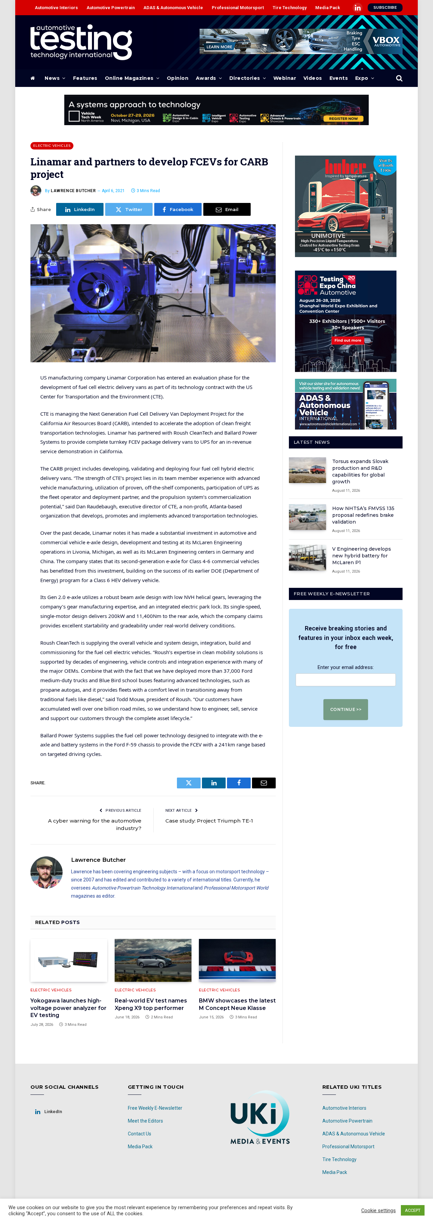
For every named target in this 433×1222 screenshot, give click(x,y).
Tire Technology (289, 7)
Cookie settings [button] (378, 1210)
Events (338, 78)
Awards (206, 78)
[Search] (399, 78)
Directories (244, 78)
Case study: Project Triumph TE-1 (209, 820)
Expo (361, 78)
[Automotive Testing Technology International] (81, 42)
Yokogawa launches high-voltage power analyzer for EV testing (68, 1008)
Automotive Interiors (56, 7)
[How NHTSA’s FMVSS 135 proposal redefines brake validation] (307, 517)
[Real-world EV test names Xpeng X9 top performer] (153, 960)
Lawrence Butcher (73, 190)
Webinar (284, 78)
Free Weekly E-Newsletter (155, 1108)
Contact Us (139, 1133)
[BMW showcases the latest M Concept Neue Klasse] (237, 960)
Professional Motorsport (238, 7)
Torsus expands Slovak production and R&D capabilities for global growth (360, 471)
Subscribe (385, 7)
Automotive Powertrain (111, 7)
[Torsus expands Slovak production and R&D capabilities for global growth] (307, 470)
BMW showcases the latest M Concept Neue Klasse (237, 1004)
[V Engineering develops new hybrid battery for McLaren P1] (307, 558)
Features (85, 78)
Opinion (177, 78)
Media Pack (327, 7)
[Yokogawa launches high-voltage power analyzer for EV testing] (68, 960)
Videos (312, 78)
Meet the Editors (145, 1121)
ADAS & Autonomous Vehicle (173, 7)
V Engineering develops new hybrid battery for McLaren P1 (361, 556)
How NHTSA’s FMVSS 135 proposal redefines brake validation (363, 515)
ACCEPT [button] (412, 1210)
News (52, 78)
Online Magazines (129, 78)
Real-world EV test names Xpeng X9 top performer (151, 1004)
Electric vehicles (52, 145)
